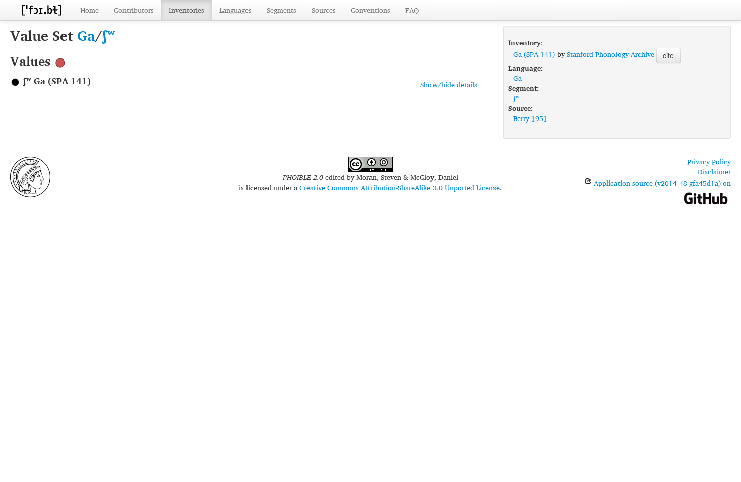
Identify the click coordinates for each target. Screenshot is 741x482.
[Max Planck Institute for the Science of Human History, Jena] (30, 176)
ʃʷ (108, 35)
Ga (86, 35)
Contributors (134, 10)
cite (668, 55)
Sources (324, 10)
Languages (235, 10)
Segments (281, 10)
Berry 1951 (530, 118)
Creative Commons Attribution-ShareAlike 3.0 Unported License (399, 187)
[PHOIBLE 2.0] (41, 10)
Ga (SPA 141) (534, 54)
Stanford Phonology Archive (610, 54)
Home (89, 10)
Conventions (370, 10)
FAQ (412, 10)
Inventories (186, 10)
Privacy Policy (709, 161)
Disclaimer (714, 171)
